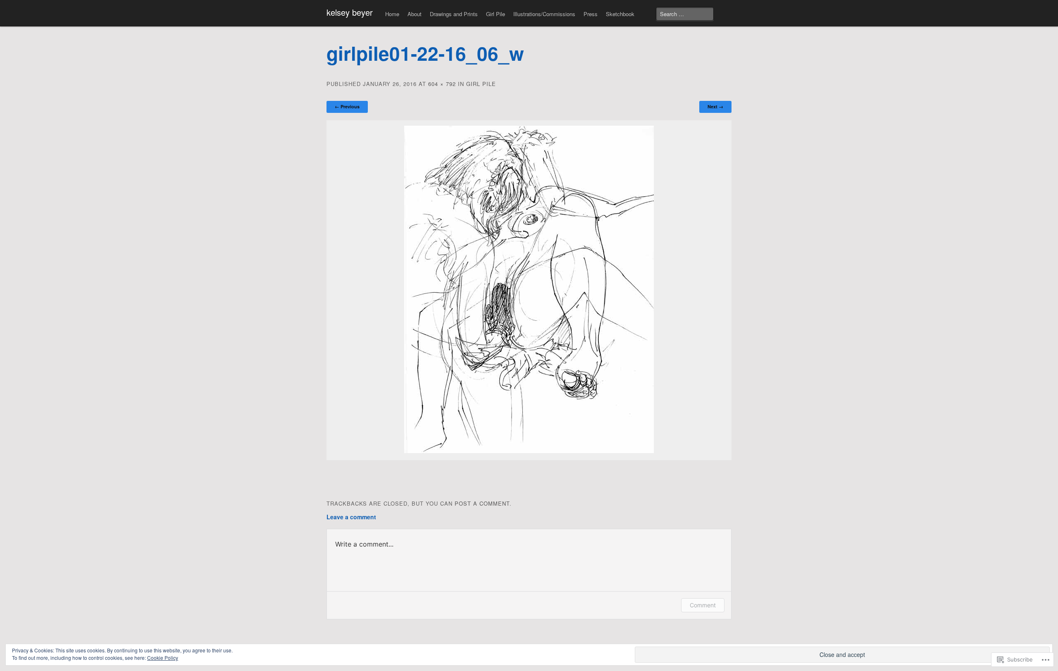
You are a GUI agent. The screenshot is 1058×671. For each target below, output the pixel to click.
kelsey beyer (349, 12)
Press (591, 14)
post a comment (482, 503)
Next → (715, 106)
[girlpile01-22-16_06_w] (529, 451)
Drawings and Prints (454, 14)
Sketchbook (620, 14)
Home (392, 14)
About (414, 14)
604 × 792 (442, 84)
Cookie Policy (162, 657)
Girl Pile (495, 14)
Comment (703, 605)
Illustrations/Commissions (544, 14)
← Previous (347, 106)
